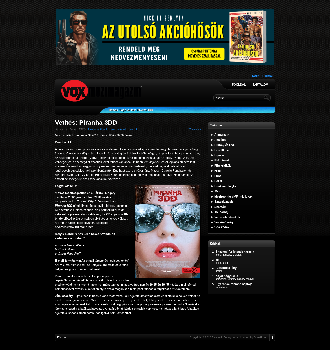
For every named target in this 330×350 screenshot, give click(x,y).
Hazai (218, 181)
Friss (112, 129)
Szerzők (220, 207)
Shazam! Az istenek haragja (235, 251)
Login (255, 75)
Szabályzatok (223, 201)
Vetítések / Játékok (127, 129)
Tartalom (260, 84)
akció (218, 254)
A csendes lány (226, 268)
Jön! (217, 191)
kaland (240, 279)
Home (113, 110)
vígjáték (237, 254)
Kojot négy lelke (227, 276)
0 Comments (194, 129)
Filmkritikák (222, 165)
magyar (250, 279)
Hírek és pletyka (225, 186)
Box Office (221, 150)
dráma (219, 271)
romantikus (222, 287)
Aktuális (104, 129)
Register (267, 75)
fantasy (227, 254)
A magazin (93, 129)
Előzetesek (221, 160)
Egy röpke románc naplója (234, 284)
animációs (221, 279)
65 (217, 259)
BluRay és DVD (224, 145)
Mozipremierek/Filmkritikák (233, 196)
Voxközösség (223, 222)
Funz (217, 176)
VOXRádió (221, 227)
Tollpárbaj (221, 212)
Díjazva (219, 155)
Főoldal (239, 84)
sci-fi (225, 262)
